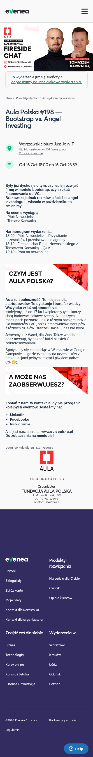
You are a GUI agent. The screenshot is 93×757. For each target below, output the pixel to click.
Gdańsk (54, 674)
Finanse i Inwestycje (20, 684)
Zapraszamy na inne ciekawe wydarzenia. (46, 81)
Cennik (54, 588)
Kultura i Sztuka (17, 674)
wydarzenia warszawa (61, 98)
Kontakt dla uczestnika (22, 609)
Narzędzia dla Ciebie (64, 578)
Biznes (10, 645)
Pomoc (10, 571)
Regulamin (12, 730)
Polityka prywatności (63, 720)
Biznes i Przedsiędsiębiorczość (25, 98)
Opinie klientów (60, 597)
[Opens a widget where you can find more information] (76, 749)
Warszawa (57, 645)
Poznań (54, 684)
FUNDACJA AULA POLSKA (46, 491)
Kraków (55, 654)
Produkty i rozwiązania (60, 563)
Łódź (52, 664)
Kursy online (14, 664)
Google (48, 447)
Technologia (14, 654)
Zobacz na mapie (31, 153)
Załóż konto (14, 590)
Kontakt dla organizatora (24, 619)
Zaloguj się (13, 580)
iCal (38, 447)
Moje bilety (13, 600)
